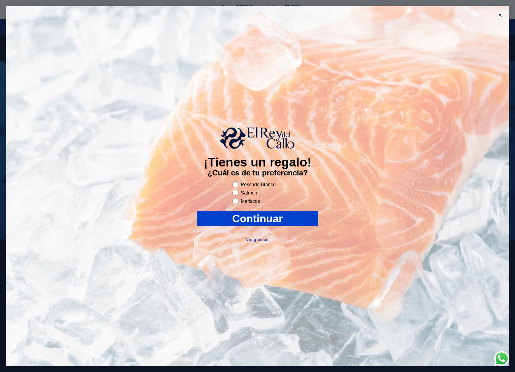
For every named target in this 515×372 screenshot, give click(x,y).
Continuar (257, 218)
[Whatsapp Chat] (501, 358)
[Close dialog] (500, 15)
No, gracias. (258, 239)
